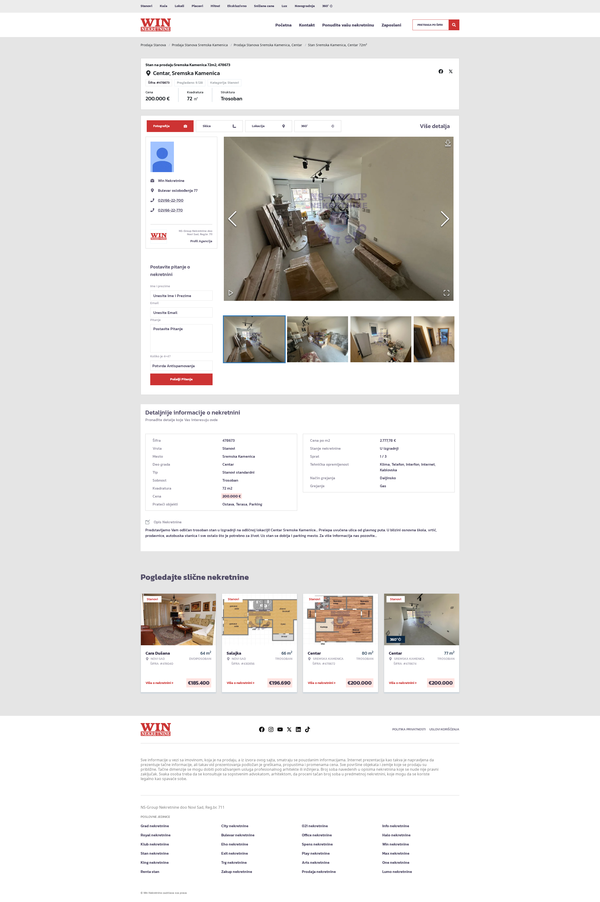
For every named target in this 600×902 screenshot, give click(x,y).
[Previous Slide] (232, 219)
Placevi (197, 6)
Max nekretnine (395, 853)
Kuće (163, 6)
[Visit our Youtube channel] (280, 729)
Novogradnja (305, 6)
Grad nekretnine (155, 826)
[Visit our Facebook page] (262, 729)
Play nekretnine (316, 853)
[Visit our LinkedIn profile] (298, 729)
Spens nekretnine (317, 844)
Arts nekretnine (316, 862)
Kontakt (307, 25)
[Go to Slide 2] (317, 339)
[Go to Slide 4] (444, 339)
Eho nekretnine (234, 844)
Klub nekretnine (155, 844)
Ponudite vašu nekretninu (348, 25)
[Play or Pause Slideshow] (231, 293)
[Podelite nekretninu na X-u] (451, 71)
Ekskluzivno (237, 6)
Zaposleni (391, 25)
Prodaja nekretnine (319, 871)
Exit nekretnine (234, 853)
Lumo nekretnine (397, 871)
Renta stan (150, 871)
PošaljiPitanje (181, 379)
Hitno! (215, 6)
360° (325, 6)
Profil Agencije (201, 241)
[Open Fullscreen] (446, 293)
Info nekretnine (395, 826)
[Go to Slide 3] (380, 339)
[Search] (454, 24)
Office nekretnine (317, 835)
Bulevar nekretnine (238, 835)
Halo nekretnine (396, 835)
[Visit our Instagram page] (271, 729)
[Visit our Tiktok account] (307, 729)
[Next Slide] (445, 219)
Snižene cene (264, 6)
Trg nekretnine (234, 862)
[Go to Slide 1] (254, 339)
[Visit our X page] (289, 729)
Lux (284, 6)
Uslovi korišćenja (444, 729)
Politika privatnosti (409, 729)
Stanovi (146, 6)
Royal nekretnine (156, 835)
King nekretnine (155, 862)
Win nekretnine (395, 844)
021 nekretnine (315, 826)
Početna (283, 25)
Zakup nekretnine (236, 871)
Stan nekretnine (155, 853)
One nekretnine (395, 862)
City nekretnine (234, 826)
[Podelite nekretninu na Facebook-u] (442, 71)
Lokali (179, 6)
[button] (339, 219)
